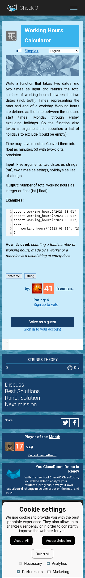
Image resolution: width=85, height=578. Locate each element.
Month (54, 437)
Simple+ (31, 51)
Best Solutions (22, 391)
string (30, 276)
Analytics (59, 563)
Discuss (14, 384)
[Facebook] (75, 422)
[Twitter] (65, 422)
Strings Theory (42, 359)
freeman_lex (65, 288)
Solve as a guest (42, 322)
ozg (29, 446)
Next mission (21, 404)
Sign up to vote (46, 304)
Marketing (61, 572)
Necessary (33, 563)
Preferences (32, 572)
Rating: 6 (41, 300)
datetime (14, 276)
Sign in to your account (42, 329)
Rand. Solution (22, 398)
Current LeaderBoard (42, 455)
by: (27, 288)
